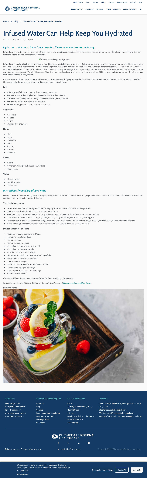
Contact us (103, 398)
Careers (39, 410)
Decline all (122, 470)
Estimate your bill (12, 403)
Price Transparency (13, 410)
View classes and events (15, 413)
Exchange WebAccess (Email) (79, 406)
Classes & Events (129, 9)
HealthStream (73, 410)
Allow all (136, 470)
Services (99, 9)
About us (40, 403)
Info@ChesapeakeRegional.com (112, 410)
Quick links (10, 398)
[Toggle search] (140, 9)
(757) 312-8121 (105, 406)
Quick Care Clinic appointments (80, 416)
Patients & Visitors (113, 9)
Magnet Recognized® (45, 416)
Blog (16, 21)
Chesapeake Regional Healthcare (77, 283)
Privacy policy (22, 474)
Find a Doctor (76, 9)
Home (5, 21)
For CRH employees (76, 398)
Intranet (70, 413)
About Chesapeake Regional (48, 398)
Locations (89, 9)
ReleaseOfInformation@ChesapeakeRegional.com (120, 416)
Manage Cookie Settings (102, 470)
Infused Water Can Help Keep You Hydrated (43, 21)
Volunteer (40, 422)
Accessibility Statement (69, 449)
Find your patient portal (15, 406)
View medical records (14, 416)
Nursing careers (43, 419)
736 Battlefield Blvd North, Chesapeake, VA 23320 (120, 403)
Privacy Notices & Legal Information (23, 449)
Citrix (69, 403)
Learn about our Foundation (48, 413)
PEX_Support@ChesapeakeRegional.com (116, 413)
